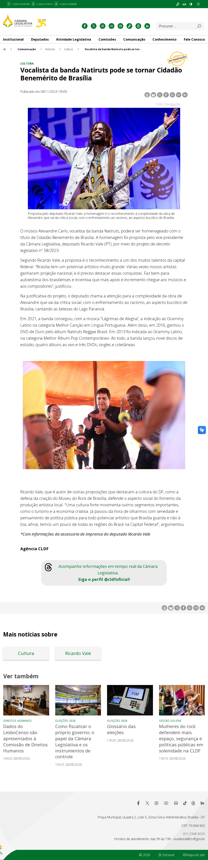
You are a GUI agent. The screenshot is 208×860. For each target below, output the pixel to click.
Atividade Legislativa (73, 39)
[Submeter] (199, 26)
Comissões (107, 39)
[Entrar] (198, 4)
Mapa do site (195, 855)
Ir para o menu (42, 4)
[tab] (40, 39)
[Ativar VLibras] (177, 4)
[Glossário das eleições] (130, 700)
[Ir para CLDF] (24, 20)
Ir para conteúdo (19, 4)
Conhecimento (165, 39)
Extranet (167, 855)
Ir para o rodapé (66, 4)
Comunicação (134, 39)
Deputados (40, 39)
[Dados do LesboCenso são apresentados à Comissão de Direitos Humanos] (26, 700)
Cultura (27, 63)
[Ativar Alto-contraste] (190, 4)
